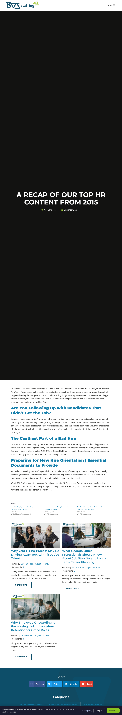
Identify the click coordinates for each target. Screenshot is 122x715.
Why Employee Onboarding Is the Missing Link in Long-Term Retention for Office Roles (33, 626)
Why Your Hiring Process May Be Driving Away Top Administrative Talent (35, 554)
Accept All (113, 711)
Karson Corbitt (26, 564)
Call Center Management (64, 704)
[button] (110, 5)
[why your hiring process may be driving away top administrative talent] (35, 547)
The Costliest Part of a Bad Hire (43, 438)
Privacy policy (86, 711)
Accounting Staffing (32, 704)
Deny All (99, 711)
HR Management (93, 704)
